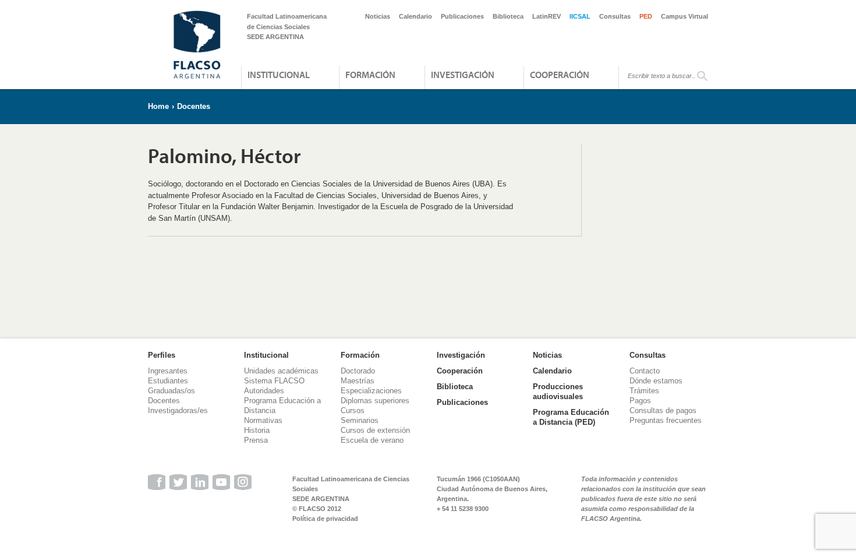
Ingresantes (168, 370)
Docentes (193, 106)
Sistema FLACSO (274, 380)
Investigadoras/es (178, 410)
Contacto (644, 370)
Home (158, 106)
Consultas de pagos (662, 410)
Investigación (462, 74)
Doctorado (358, 370)
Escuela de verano (372, 440)
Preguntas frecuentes (665, 420)
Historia (257, 430)
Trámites (644, 390)
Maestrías (357, 380)
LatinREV (546, 16)
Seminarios (360, 420)
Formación (370, 74)
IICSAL (580, 16)
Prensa (256, 440)
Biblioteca (508, 16)
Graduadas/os (171, 390)
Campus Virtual (684, 16)
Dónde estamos (655, 380)
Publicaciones (462, 16)
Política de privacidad (325, 518)
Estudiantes (168, 380)
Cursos (353, 410)
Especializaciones (371, 390)
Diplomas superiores (375, 400)
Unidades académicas (281, 370)
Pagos (640, 400)
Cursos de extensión (375, 430)
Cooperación (559, 74)
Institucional (278, 74)
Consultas (615, 16)
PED (645, 16)
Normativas (263, 420)
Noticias (377, 16)
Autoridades (264, 390)
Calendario (415, 16)
